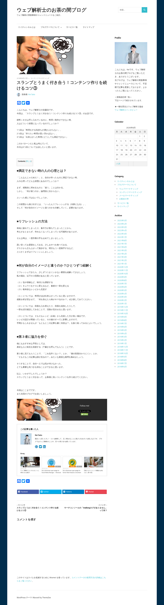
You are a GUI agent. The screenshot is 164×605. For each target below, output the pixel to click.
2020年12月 (122, 267)
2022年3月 (122, 233)
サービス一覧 (72, 27)
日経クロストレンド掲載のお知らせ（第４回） (93, 472)
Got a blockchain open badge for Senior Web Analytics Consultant (72, 472)
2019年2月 (122, 340)
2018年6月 (122, 366)
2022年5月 (122, 227)
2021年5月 (122, 250)
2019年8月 (122, 320)
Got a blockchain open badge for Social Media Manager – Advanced (51, 472)
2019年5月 (122, 330)
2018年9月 (122, 356)
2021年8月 (122, 240)
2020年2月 (122, 300)
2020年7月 (122, 283)
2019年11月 (122, 310)
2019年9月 (122, 316)
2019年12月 (122, 306)
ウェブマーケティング (33, 466)
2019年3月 (122, 336)
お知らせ (58, 466)
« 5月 (118, 163)
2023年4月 (122, 223)
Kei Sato (31, 94)
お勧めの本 (124, 198)
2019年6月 (122, 326)
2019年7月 (122, 323)
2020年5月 (122, 290)
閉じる (28, 161)
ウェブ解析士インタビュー (126, 109)
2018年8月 (122, 360)
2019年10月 (122, 313)
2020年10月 (122, 273)
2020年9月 (122, 277)
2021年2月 (122, 260)
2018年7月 (122, 363)
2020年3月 (122, 296)
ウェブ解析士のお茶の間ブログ (51, 10)
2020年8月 (122, 280)
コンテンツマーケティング (40, 78)
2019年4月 (122, 333)
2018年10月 (122, 353)
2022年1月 (122, 237)
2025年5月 (122, 220)
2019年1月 (122, 343)
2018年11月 (122, 350)
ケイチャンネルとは (26, 27)
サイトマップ (88, 27)
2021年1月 (122, 263)
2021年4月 (122, 253)
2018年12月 (122, 346)
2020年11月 (122, 270)
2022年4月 (122, 230)
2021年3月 (122, 257)
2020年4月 (122, 293)
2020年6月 (122, 286)
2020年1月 (122, 303)
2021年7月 (122, 243)
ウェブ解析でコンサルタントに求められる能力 (29, 472)
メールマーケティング (128, 195)
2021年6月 (122, 247)
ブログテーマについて (50, 27)
